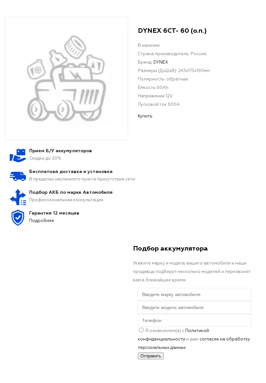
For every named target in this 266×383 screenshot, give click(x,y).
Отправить (150, 355)
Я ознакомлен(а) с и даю (194, 339)
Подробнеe (41, 221)
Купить (145, 116)
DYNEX (160, 62)
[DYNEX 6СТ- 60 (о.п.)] (66, 78)
